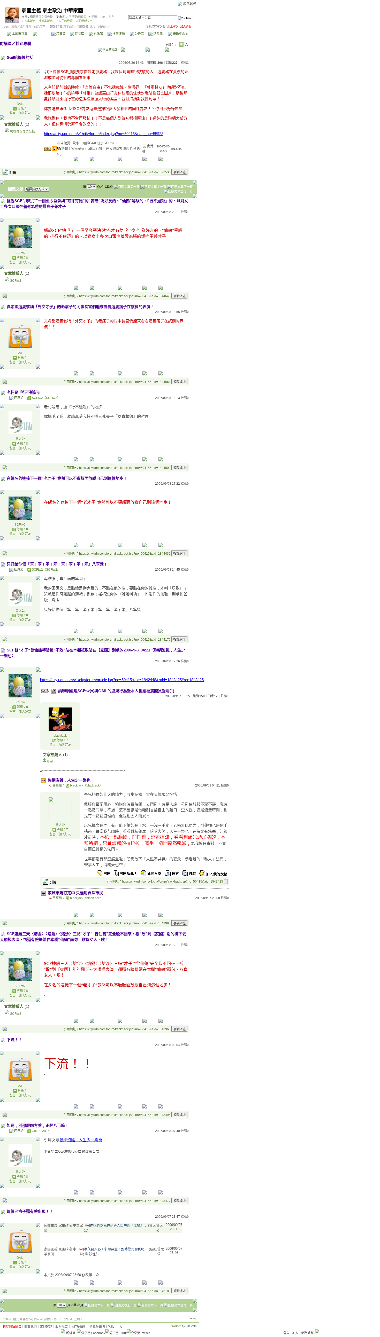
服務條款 (61, 1326)
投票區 (79, 34)
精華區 (61, 34)
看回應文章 (109, 49)
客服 (111, 1326)
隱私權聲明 (97, 1326)
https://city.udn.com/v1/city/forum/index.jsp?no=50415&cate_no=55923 (103, 133)
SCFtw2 (20, 253)
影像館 (98, 34)
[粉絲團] (63, 1331)
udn (6, 26)
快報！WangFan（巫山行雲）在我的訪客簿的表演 (99, 148)
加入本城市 (28, 20)
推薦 (185, 63)
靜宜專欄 (23, 43)
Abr (103, 16)
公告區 (139, 34)
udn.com (191, 1326)
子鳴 (94, 16)
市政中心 (180, 34)
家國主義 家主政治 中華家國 (52, 10)
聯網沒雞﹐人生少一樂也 (80, 1140)
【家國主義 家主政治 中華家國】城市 (71, 26)
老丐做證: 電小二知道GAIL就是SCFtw (85, 143)
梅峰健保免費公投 (41, 16)
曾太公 (20, 439)
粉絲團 (70, 1333)
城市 (14, 26)
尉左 (111, 16)
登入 (286, 1333)
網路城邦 (189, 4)
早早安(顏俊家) (78, 16)
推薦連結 (118, 34)
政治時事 (39, 26)
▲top (192, 1318)
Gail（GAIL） (41, 1131)
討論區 (42, 34)
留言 (12, 113)
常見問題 (46, 1326)
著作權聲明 (78, 1326)
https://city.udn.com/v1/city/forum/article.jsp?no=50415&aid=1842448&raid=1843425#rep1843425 (122, 680)
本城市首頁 (19, 34)
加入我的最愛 (64, 20)
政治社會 (25, 26)
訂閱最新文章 (84, 20)
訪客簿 (158, 34)
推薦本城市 (46, 20)
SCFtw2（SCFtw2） (46, 398)
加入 (295, 1333)
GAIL (20, 104)
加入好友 (25, 113)
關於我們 (30, 1326)
